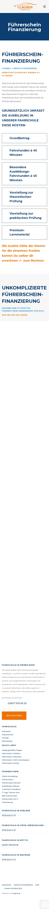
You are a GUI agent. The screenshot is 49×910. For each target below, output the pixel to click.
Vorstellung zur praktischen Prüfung (25, 216)
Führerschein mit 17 (10, 799)
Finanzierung (7, 802)
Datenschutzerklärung (23, 885)
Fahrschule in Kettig (10, 763)
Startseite (6, 731)
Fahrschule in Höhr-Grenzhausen (15, 760)
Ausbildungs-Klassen (10, 786)
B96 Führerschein (9, 796)
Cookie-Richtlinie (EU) (13, 888)
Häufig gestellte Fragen (12, 750)
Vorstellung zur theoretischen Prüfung (21, 197)
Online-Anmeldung (10, 776)
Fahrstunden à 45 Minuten (23, 153)
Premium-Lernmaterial (20, 232)
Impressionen (7, 735)
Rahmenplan (7, 741)
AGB (37, 885)
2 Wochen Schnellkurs (11, 789)
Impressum (6, 885)
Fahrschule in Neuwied (11, 757)
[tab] (24, 138)
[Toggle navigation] (44, 6)
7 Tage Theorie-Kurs (11, 793)
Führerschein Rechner (11, 783)
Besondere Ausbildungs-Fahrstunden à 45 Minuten (23, 173)
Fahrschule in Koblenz (11, 753)
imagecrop (16, 893)
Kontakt (5, 738)
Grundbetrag (19, 138)
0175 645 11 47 (9, 815)
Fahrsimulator (7, 780)
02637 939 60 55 (10, 845)
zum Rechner (33, 260)
